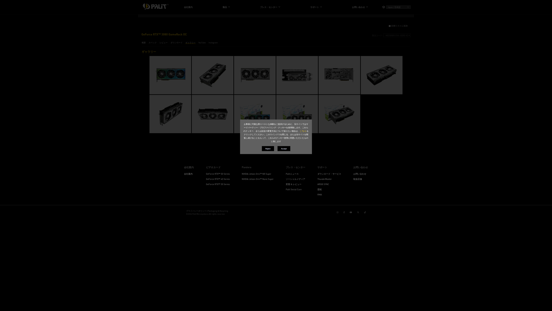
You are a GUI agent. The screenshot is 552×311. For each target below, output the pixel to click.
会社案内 (188, 173)
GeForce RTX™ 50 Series (218, 173)
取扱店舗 (357, 179)
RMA (319, 194)
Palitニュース (292, 173)
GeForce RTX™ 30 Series (218, 184)
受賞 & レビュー (293, 184)
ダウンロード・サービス (329, 173)
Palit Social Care (294, 189)
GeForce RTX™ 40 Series (218, 179)
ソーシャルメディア (295, 179)
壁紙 (319, 189)
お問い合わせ (359, 173)
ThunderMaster (324, 179)
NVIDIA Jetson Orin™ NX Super (256, 173)
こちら (303, 130)
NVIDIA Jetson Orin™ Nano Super (258, 179)
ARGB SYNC (323, 184)
